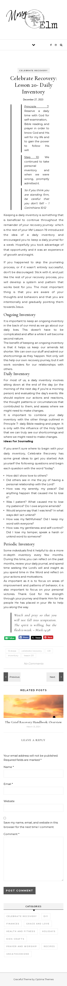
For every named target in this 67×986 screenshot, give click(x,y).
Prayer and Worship (21, 946)
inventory (13, 655)
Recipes (49, 946)
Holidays (49, 931)
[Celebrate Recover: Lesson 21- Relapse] (12, 676)
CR (49, 650)
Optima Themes (44, 979)
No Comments (33, 663)
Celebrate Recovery (33, 70)
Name (9, 767)
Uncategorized (17, 954)
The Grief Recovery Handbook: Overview (33, 722)
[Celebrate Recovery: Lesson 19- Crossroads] (55, 676)
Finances (12, 923)
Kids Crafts (15, 939)
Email (8, 784)
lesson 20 (29, 655)
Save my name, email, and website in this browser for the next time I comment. (31, 825)
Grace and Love (37, 923)
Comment (11, 834)
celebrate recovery (32, 650)
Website (9, 801)
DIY (46, 916)
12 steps (12, 650)
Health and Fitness (20, 931)
